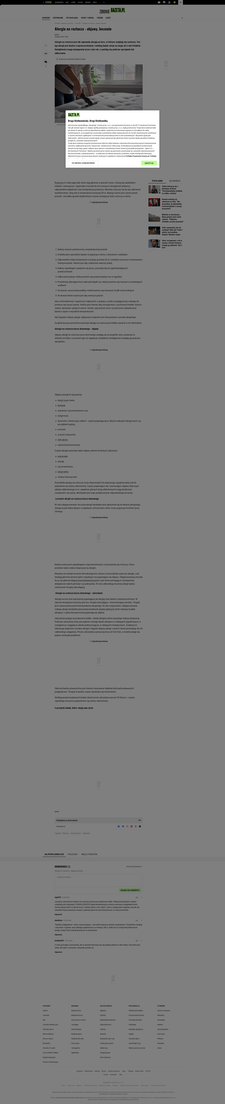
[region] (112, 139)
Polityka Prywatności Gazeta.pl (137, 156)
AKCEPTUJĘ (149, 163)
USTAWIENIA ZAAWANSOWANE (83, 163)
